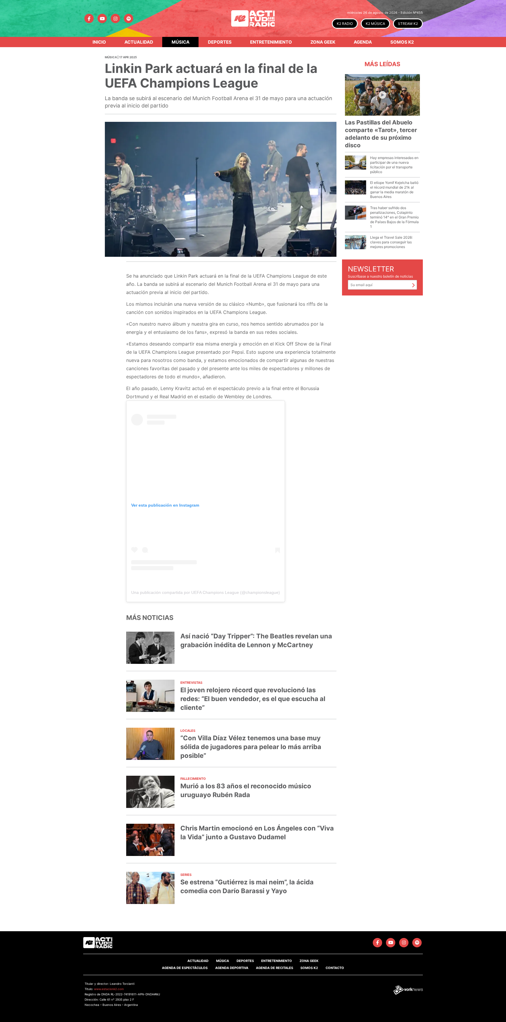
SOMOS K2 (309, 968)
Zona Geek (322, 42)
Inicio (99, 42)
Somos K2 (402, 42)
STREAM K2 (408, 23)
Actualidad (138, 42)
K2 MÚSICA (375, 23)
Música (180, 42)
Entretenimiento (271, 42)
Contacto (335, 968)
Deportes (220, 42)
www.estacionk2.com (109, 989)
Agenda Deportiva (231, 968)
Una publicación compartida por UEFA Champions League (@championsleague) (205, 592)
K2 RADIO (345, 23)
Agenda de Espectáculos (185, 968)
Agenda (363, 42)
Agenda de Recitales (274, 968)
